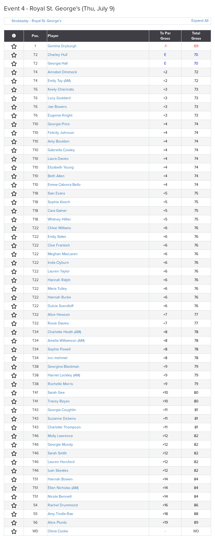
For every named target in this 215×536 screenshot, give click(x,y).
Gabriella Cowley (61, 150)
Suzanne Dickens (62, 418)
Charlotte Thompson (64, 427)
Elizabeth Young (61, 167)
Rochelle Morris (60, 384)
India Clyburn (58, 262)
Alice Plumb (57, 522)
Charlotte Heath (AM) (64, 332)
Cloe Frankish (59, 245)
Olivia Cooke (58, 531)
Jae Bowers (57, 106)
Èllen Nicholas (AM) (63, 488)
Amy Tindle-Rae (60, 514)
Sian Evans (56, 193)
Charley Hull (57, 54)
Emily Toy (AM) (59, 80)
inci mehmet (57, 358)
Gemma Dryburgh (62, 46)
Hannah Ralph (59, 280)
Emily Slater (57, 236)
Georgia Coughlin (62, 410)
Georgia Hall (58, 63)
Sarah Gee (56, 392)
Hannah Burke (59, 297)
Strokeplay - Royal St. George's (37, 21)
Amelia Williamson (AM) (66, 340)
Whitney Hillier (59, 219)
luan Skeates (58, 470)
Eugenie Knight (60, 115)
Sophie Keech (59, 202)
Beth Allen (56, 176)
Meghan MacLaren (63, 254)
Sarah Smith (57, 453)
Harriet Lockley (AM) (64, 375)
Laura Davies (58, 158)
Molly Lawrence (60, 436)
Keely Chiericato (61, 89)
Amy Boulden (58, 141)
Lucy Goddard (59, 98)
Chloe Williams (59, 228)
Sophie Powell (59, 349)
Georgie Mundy (60, 444)
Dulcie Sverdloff (60, 306)
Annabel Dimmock (62, 72)
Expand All (199, 20)
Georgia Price (59, 124)
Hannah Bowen (60, 479)
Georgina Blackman (63, 366)
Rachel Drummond (63, 505)
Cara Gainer (57, 210)
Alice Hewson (59, 314)
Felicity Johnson (61, 132)
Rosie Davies (58, 323)
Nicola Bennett (60, 496)
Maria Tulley (57, 288)
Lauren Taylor (59, 271)
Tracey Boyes (59, 401)
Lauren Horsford (61, 462)
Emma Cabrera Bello (64, 184)
